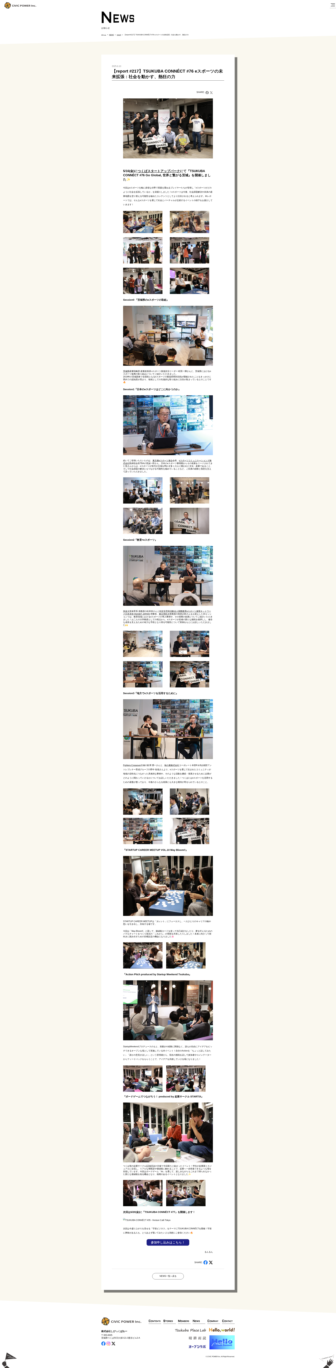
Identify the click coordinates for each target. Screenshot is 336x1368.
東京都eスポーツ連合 (163, 460)
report (119, 35)
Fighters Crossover (132, 765)
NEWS (111, 35)
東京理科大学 (165, 614)
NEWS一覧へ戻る (168, 1276)
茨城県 (126, 371)
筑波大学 (127, 611)
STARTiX (150, 1166)
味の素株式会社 (171, 765)
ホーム (103, 35)
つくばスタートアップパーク (159, 171)
